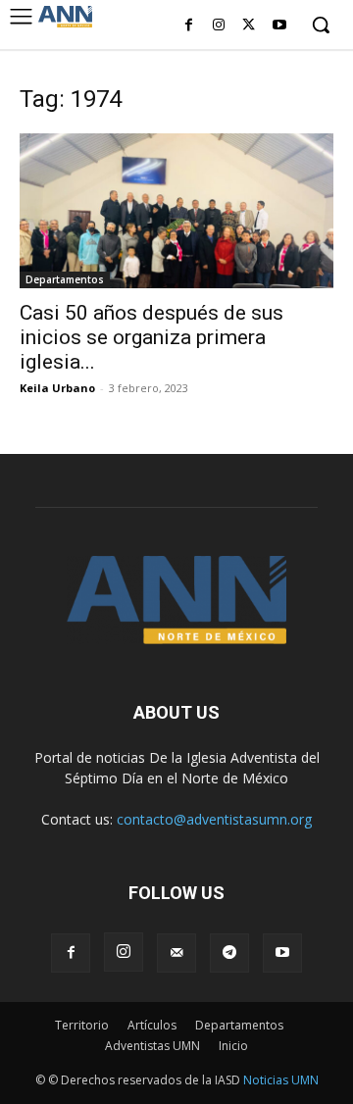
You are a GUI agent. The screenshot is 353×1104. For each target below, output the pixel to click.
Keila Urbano (57, 387)
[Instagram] (219, 26)
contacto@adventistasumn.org (214, 819)
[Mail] (176, 953)
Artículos (151, 1025)
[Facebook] (189, 26)
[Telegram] (229, 953)
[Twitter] (248, 26)
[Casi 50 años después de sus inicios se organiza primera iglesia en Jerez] (176, 210)
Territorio (82, 1025)
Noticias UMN (281, 1080)
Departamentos (64, 279)
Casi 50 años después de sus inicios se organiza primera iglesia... (151, 337)
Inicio (233, 1045)
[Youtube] (279, 26)
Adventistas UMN (152, 1045)
